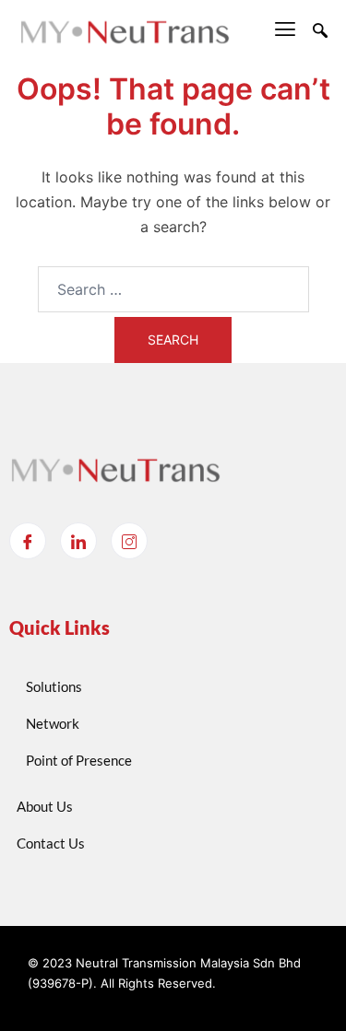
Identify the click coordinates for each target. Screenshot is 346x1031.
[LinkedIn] (78, 540)
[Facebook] (27, 540)
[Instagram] (129, 540)
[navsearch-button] (320, 31)
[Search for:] (173, 289)
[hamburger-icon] (285, 31)
